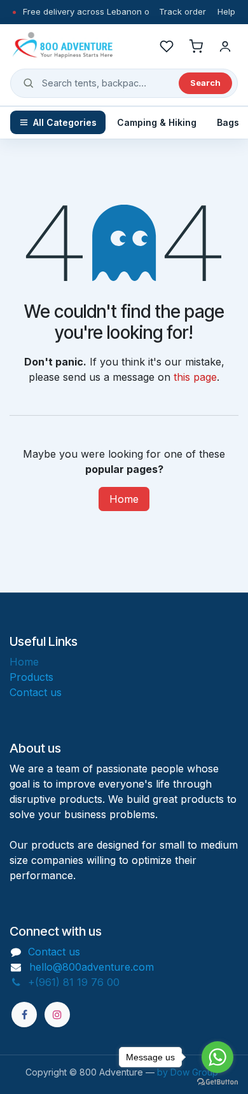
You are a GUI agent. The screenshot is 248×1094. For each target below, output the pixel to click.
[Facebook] (24, 1014)
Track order (182, 11)
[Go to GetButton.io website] (217, 1081)
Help (226, 11)
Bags (228, 122)
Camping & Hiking (156, 122)
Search (205, 83)
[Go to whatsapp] (217, 1057)
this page (195, 377)
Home (124, 499)
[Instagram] (57, 1014)
